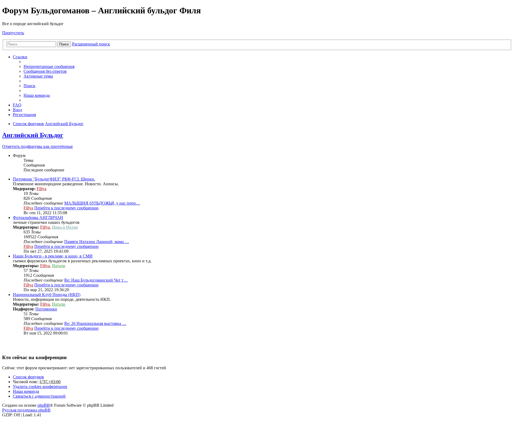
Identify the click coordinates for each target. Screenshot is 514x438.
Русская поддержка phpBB (26, 410)
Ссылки (20, 57)
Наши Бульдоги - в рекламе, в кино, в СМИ (53, 256)
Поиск (64, 44)
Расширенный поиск (91, 44)
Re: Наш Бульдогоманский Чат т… (96, 280)
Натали (58, 265)
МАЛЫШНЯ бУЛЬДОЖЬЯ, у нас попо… (102, 203)
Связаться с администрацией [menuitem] (39, 396)
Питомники (46, 309)
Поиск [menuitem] (29, 85)
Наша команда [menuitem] (37, 95)
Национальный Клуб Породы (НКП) (46, 294)
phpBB (43, 405)
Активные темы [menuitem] (38, 76)
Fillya (41, 188)
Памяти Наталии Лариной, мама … (96, 241)
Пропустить (13, 32)
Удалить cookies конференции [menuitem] (40, 386)
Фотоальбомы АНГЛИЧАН (38, 217)
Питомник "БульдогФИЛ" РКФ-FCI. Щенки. (54, 179)
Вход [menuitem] (17, 109)
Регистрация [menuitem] (24, 114)
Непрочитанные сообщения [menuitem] (49, 66)
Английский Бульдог (32, 135)
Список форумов (28, 377)
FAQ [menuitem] (17, 105)
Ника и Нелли (65, 227)
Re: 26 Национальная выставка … (95, 323)
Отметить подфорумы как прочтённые (37, 146)
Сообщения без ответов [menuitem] (45, 71)
